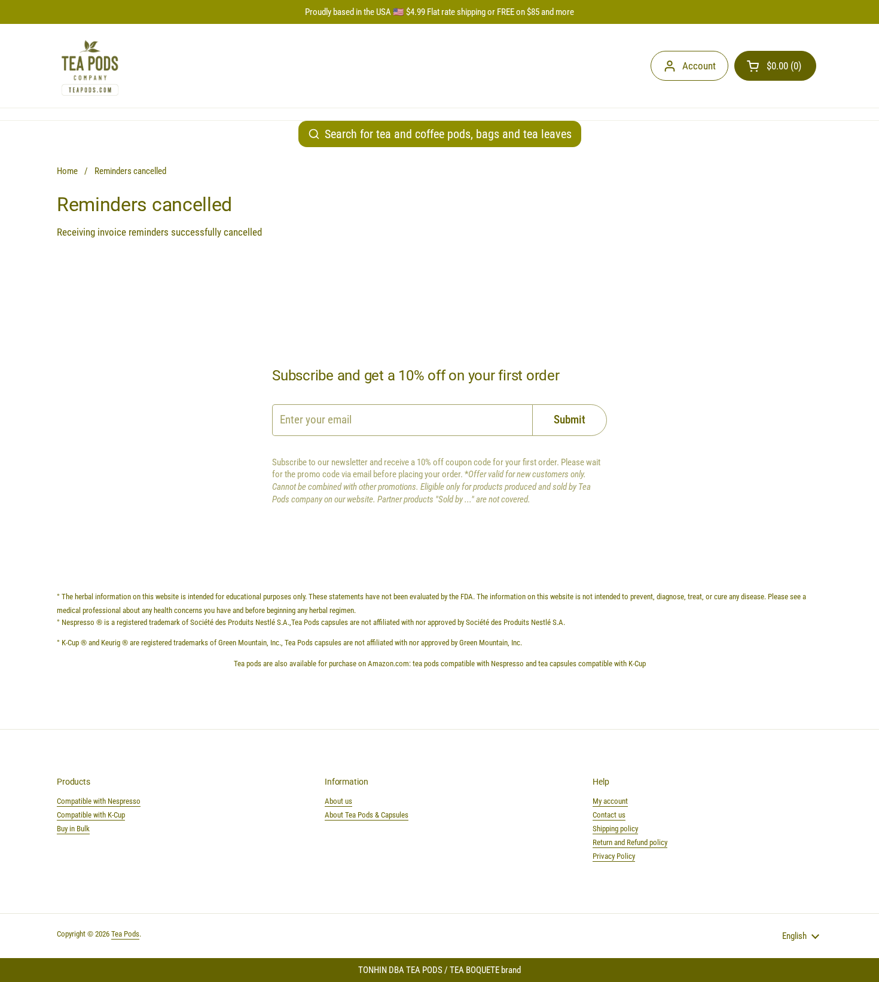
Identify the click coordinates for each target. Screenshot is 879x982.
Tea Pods (125, 933)
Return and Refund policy (630, 842)
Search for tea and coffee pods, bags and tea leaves (448, 134)
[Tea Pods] (90, 66)
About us (338, 801)
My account (610, 801)
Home (67, 171)
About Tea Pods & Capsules (366, 814)
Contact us (609, 814)
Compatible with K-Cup (91, 814)
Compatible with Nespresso (99, 801)
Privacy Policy (614, 856)
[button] (775, 66)
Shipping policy (615, 828)
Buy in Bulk (73, 828)
